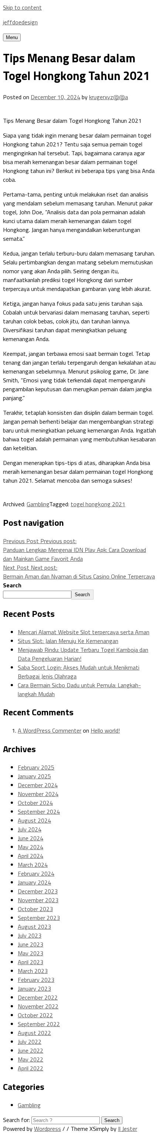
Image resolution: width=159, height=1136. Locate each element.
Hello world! (105, 730)
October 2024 (35, 802)
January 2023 (34, 988)
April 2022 (30, 1068)
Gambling (38, 504)
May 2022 (30, 1059)
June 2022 (30, 1050)
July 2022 (29, 1041)
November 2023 (38, 900)
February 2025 (36, 767)
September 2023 (39, 917)
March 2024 (33, 864)
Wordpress (47, 1128)
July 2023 (29, 935)
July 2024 (29, 829)
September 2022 (39, 1023)
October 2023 (35, 908)
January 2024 (34, 882)
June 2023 (30, 944)
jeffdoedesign (20, 22)
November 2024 (38, 793)
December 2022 (38, 997)
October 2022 (35, 1015)
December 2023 (38, 891)
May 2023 (30, 953)
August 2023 (34, 926)
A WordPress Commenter (49, 730)
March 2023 (33, 970)
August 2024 (34, 820)
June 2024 (30, 838)
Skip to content (22, 7)
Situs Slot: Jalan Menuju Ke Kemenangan (68, 640)
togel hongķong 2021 (98, 504)
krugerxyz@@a (108, 97)
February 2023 (36, 979)
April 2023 (30, 962)
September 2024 (39, 811)
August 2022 (34, 1032)
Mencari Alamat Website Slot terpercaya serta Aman (83, 632)
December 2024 (38, 785)
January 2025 (34, 776)
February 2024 (36, 873)
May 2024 (30, 847)
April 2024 (30, 855)
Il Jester (127, 1128)
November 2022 (38, 1006)
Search (12, 585)
